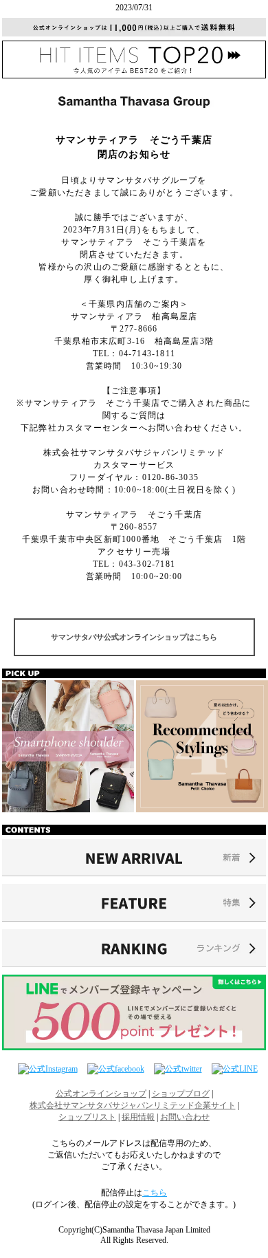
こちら (154, 1192)
